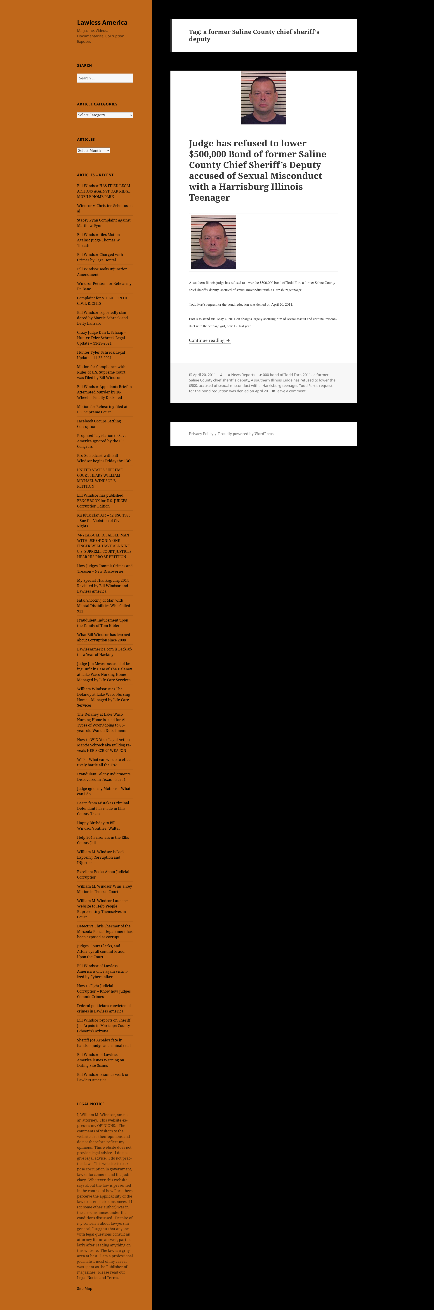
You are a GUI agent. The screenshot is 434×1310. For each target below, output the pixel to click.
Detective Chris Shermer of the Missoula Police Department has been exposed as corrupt (104, 931)
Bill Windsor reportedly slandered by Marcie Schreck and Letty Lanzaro (102, 318)
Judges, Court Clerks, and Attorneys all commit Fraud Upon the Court (101, 951)
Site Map (84, 1288)
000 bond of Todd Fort (282, 374)
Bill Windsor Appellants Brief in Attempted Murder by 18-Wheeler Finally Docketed (104, 392)
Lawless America (102, 22)
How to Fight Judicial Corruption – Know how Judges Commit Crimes (104, 991)
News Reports (243, 374)
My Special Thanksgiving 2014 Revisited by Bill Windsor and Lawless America (103, 586)
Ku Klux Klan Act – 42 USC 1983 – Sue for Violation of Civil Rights (103, 521)
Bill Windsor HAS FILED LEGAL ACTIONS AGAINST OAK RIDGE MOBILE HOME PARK (104, 191)
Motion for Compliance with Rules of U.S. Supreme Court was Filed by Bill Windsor (101, 372)
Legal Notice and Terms (97, 1277)
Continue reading (210, 340)
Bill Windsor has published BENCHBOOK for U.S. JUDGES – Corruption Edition (103, 501)
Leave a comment (291, 390)
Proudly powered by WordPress (246, 433)
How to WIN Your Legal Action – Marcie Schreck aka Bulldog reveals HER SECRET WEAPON (104, 745)
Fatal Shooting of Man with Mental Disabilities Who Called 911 (103, 606)
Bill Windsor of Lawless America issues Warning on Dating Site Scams (100, 1060)
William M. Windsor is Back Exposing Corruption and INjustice (101, 857)
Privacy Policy (201, 433)
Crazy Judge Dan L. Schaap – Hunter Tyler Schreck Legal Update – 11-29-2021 (101, 338)
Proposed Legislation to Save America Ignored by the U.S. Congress (102, 441)
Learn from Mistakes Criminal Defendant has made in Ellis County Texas (103, 808)
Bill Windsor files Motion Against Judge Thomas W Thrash (98, 240)
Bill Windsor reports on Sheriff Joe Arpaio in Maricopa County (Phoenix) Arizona (103, 1026)
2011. (307, 374)
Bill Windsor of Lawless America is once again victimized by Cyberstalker (102, 971)
